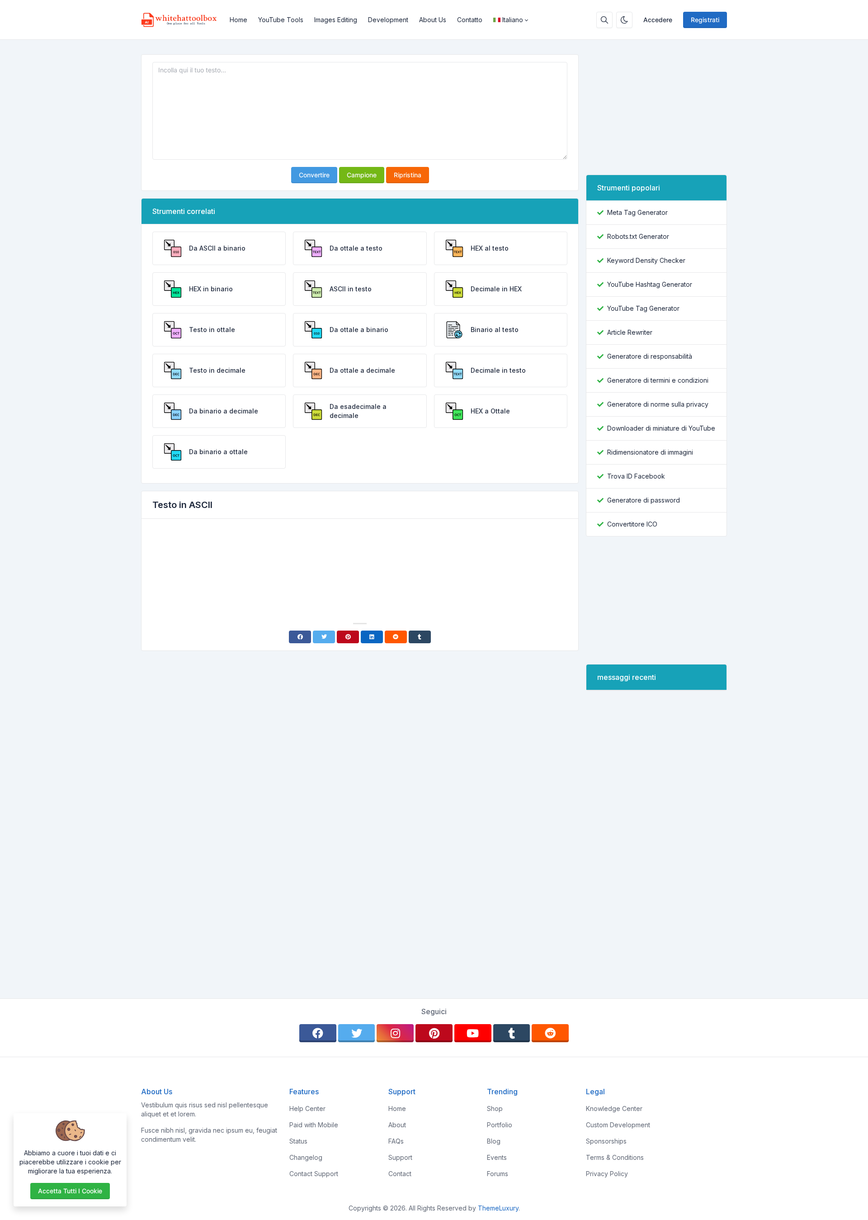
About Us (432, 20)
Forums (497, 1173)
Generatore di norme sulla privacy (657, 404)
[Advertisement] (359, 551)
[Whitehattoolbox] (182, 20)
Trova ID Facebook (636, 476)
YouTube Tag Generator (643, 308)
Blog (493, 1141)
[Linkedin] (372, 637)
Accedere (657, 20)
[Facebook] (300, 637)
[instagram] (395, 1033)
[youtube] (472, 1033)
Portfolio (499, 1125)
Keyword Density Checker (646, 260)
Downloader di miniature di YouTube (661, 428)
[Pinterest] (348, 637)
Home (238, 20)
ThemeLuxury (498, 1208)
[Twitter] (324, 637)
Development (388, 20)
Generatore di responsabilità (649, 356)
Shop (495, 1108)
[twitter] (356, 1033)
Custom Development (618, 1125)
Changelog (305, 1157)
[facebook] (317, 1033)
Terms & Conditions (615, 1157)
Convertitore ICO (632, 524)
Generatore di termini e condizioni (657, 380)
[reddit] (550, 1033)
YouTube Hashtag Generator (649, 284)
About (397, 1125)
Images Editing (335, 20)
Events (497, 1157)
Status (298, 1141)
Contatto (469, 20)
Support (400, 1157)
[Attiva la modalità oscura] (624, 20)
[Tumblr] (420, 637)
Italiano (512, 20)
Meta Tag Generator (637, 212)
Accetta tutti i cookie (70, 1191)
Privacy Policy (607, 1173)
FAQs (396, 1141)
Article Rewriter (629, 332)
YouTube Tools (280, 20)
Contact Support (313, 1173)
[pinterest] (434, 1033)
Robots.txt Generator (638, 236)
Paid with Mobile (313, 1125)
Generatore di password (643, 500)
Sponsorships (606, 1141)
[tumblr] (511, 1033)
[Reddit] (396, 637)
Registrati (705, 20)
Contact (399, 1173)
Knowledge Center (614, 1108)
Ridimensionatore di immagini (650, 452)
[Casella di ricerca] (604, 20)
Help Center (307, 1108)
